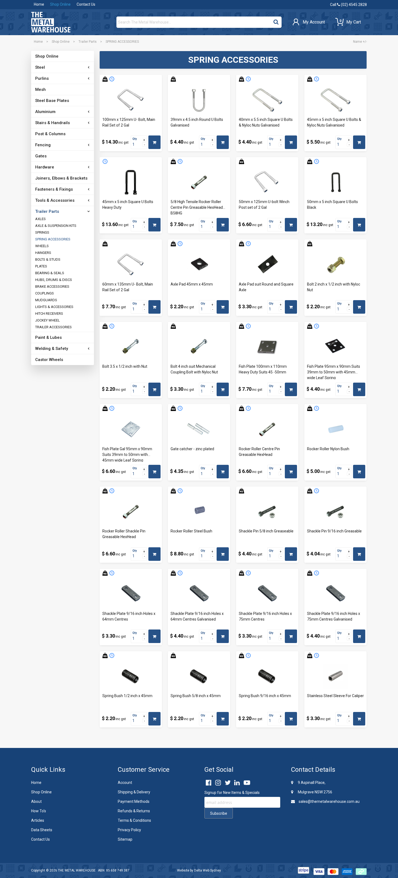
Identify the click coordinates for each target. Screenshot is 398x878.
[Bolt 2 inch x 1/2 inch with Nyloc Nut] (335, 264)
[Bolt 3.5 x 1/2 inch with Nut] (131, 347)
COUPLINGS (44, 293)
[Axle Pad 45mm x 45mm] (199, 264)
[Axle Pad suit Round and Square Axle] (267, 264)
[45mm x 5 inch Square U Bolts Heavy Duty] (131, 182)
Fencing (43, 145)
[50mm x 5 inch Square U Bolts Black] (335, 182)
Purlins (42, 78)
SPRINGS (42, 232)
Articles (37, 820)
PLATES (41, 266)
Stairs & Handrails (52, 122)
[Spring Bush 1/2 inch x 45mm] (131, 676)
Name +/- (360, 42)
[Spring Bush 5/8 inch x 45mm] (199, 676)
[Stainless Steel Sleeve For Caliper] (335, 676)
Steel (40, 67)
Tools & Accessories (54, 200)
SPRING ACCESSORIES (52, 239)
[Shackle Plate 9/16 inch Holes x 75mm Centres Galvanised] (335, 594)
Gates (41, 156)
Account (125, 782)
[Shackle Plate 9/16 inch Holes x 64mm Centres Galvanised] (199, 594)
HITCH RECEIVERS (49, 314)
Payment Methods (133, 801)
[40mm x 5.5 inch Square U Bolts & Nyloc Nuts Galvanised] (267, 100)
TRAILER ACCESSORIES (53, 327)
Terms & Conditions (134, 820)
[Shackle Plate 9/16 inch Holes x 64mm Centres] (131, 594)
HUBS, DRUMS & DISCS (53, 280)
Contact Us (86, 4)
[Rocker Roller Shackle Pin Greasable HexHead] (131, 512)
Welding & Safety (51, 348)
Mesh (40, 89)
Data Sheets (41, 830)
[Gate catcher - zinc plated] (199, 429)
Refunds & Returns (134, 811)
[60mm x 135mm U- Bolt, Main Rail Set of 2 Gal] (131, 264)
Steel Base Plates (52, 100)
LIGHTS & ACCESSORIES (54, 307)
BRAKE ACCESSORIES (52, 286)
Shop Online (60, 4)
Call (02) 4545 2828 (348, 4)
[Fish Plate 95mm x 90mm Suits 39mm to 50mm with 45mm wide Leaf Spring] (335, 347)
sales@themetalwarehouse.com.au (329, 801)
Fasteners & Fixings (54, 189)
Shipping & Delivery (134, 792)
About (36, 801)
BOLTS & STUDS (47, 259)
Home (39, 4)
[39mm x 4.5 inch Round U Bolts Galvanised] (199, 100)
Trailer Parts (88, 42)
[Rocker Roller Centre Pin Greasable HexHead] (267, 429)
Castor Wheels (49, 359)
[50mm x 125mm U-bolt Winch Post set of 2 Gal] (267, 182)
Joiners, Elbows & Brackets (61, 178)
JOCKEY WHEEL (47, 320)
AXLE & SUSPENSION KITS (55, 226)
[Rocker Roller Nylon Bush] (335, 429)
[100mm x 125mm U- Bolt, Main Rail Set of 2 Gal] (131, 100)
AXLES (40, 219)
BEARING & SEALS (49, 273)
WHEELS (42, 246)
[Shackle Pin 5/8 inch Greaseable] (267, 512)
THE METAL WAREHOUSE (77, 870)
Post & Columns (50, 133)
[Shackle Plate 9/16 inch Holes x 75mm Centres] (267, 594)
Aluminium (45, 111)
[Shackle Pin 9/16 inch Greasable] (335, 512)
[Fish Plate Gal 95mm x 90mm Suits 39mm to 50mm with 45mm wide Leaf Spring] (131, 429)
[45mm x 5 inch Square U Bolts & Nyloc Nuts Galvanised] (335, 100)
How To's (38, 811)
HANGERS (43, 253)
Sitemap (125, 839)
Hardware (44, 167)
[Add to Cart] (154, 142)
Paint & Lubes (48, 337)
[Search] (276, 21)
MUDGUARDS (46, 300)
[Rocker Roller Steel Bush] (199, 512)
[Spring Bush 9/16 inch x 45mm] (267, 676)
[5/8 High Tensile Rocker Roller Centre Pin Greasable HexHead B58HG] (199, 182)
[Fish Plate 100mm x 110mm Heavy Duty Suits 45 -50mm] (267, 347)
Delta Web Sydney (207, 870)
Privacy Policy (129, 830)
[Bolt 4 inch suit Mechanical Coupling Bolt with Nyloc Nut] (199, 347)
